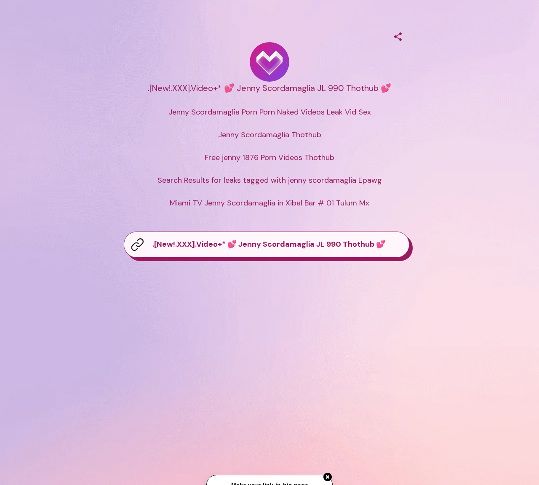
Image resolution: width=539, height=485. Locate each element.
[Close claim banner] (327, 477)
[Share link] (398, 35)
